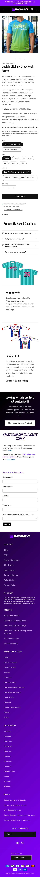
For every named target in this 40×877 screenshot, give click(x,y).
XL (5, 163)
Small (6, 158)
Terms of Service (11, 575)
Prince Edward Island (12, 707)
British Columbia (10, 662)
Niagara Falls (9, 771)
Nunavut (7, 702)
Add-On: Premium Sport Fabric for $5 (19, 178)
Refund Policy (9, 580)
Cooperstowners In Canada (15, 800)
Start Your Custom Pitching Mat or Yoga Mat (18, 632)
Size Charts (8, 565)
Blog (6, 550)
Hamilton (7, 766)
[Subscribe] (33, 834)
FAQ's (6, 555)
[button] (2, 9)
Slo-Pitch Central (11, 643)
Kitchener (8, 761)
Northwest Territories (12, 692)
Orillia (6, 776)
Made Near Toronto (11, 616)
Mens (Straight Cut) (12, 144)
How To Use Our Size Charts (15, 621)
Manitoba (7, 677)
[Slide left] (15, 59)
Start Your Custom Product (20, 423)
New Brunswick (10, 682)
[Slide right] (24, 59)
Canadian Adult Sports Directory (17, 820)
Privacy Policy (10, 585)
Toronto (7, 781)
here (35, 127)
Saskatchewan (10, 667)
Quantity (5, 184)
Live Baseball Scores (12, 810)
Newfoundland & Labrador (14, 687)
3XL (22, 163)
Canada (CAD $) (19, 858)
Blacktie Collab (30, 873)
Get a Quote (20, 196)
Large (29, 158)
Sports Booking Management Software (19, 815)
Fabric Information (11, 560)
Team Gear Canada (15, 873)
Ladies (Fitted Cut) (12, 149)
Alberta (7, 672)
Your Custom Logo (11, 638)
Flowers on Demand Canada (15, 805)
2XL (13, 163)
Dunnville (8, 751)
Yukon (6, 717)
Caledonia (8, 746)
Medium (18, 158)
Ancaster (7, 731)
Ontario (7, 657)
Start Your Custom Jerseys (15, 626)
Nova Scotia (9, 697)
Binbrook (7, 736)
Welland (7, 786)
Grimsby (7, 756)
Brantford (8, 741)
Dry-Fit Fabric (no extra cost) (16, 172)
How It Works (9, 570)
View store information (13, 210)
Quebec (7, 712)
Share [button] (6, 215)
